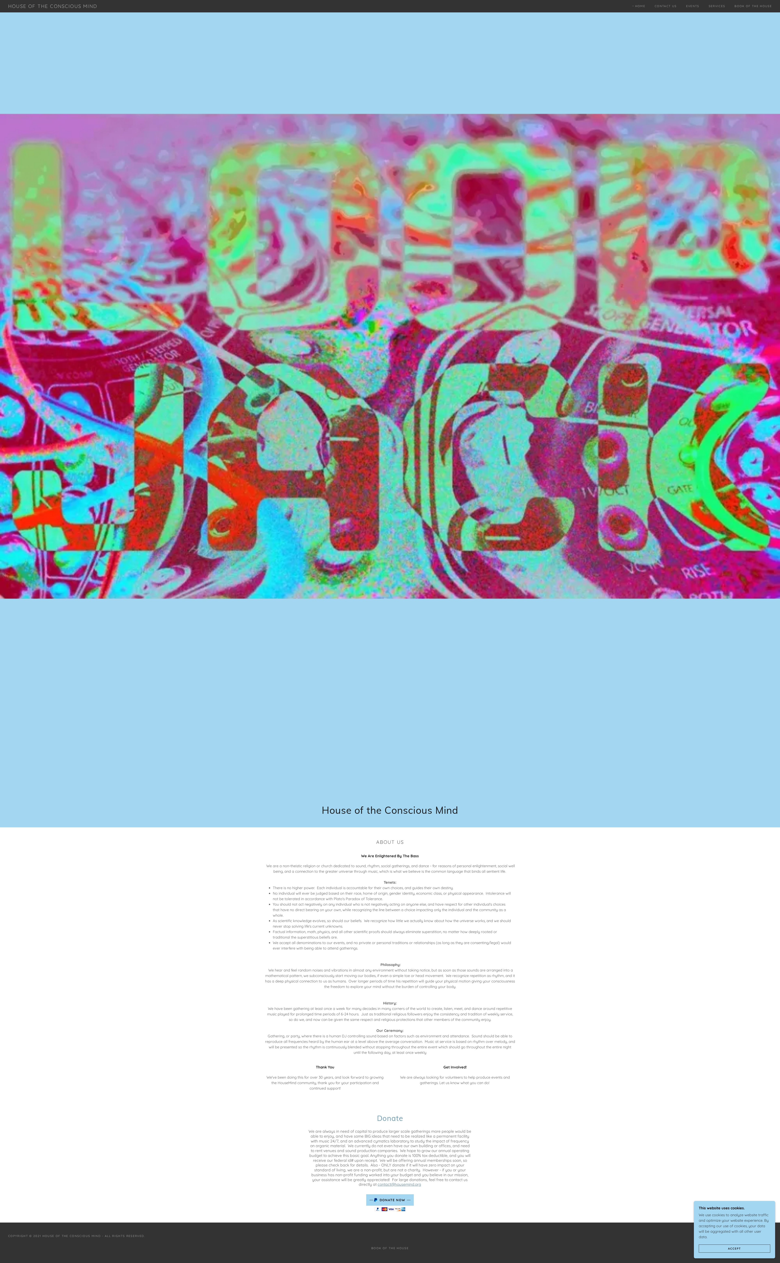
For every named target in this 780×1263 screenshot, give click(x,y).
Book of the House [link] (753, 6)
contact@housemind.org (399, 1184)
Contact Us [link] (666, 6)
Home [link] (640, 6)
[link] (52, 6)
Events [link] (692, 6)
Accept (734, 1248)
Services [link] (717, 6)
